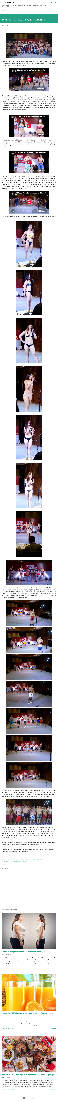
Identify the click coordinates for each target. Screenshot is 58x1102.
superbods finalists (20, 861)
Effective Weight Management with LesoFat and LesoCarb (26, 952)
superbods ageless (24, 860)
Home (4, 10)
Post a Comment (10, 967)
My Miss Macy (8, 2)
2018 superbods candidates (13, 858)
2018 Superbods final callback (29, 858)
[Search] (52, 2)
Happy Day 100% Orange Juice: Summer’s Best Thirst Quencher (28, 1013)
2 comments (9, 1028)
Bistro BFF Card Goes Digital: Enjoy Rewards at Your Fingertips (28, 1074)
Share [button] (3, 864)
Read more (53, 967)
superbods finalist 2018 (8, 861)
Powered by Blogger (30, 1098)
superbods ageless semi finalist (38, 860)
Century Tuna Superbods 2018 (10, 860)
